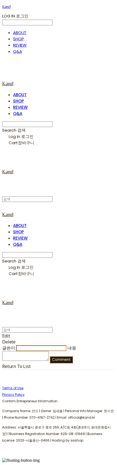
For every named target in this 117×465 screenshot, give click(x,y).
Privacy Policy (13, 394)
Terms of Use (12, 388)
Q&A (17, 51)
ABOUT (19, 32)
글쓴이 (8, 348)
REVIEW (20, 45)
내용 (71, 348)
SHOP (18, 39)
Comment (61, 359)
